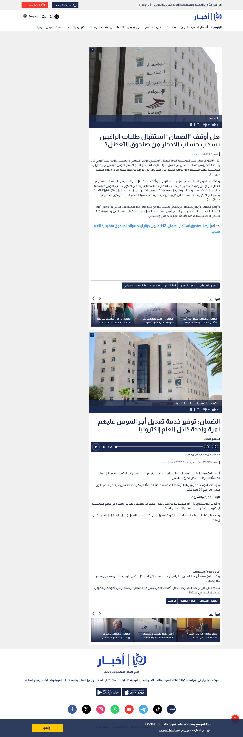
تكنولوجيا (80, 27)
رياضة (108, 27)
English (33, 16)
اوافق (47, 728)
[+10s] (215, 447)
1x (104, 446)
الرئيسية (216, 27)
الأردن (184, 27)
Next (93, 298)
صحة (174, 27)
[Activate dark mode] (54, 16)
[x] (86, 709)
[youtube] (129, 709)
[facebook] (72, 709)
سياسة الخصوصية (168, 730)
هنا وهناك (95, 27)
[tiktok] (157, 709)
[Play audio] (96, 446)
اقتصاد (120, 27)
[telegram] (143, 709)
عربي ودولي (134, 27)
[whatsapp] (114, 709)
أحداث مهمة (63, 27)
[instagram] (100, 709)
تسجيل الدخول (64, 5)
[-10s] (207, 447)
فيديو (49, 27)
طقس (148, 27)
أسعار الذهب (199, 27)
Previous (99, 298)
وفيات (39, 27)
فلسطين (162, 27)
